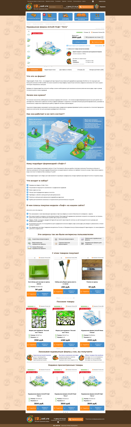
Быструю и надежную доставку (68, 355)
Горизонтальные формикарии (64, 243)
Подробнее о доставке (78, 64)
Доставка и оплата (65, 69)
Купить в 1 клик (98, 42)
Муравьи (97, 18)
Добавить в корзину (81, 42)
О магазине (58, 1)
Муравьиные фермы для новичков (93, 243)
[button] (29, 66)
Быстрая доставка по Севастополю (35, 1)
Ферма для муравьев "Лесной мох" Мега (65, 331)
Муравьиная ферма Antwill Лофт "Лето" (39, 395)
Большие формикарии (66, 239)
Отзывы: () (87, 32)
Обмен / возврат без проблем (94, 355)
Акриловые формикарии (40, 239)
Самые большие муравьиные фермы (39, 247)
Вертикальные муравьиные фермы (39, 243)
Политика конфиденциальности (95, 419)
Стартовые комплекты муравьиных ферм (65, 19)
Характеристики (50, 69)
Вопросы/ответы (97, 69)
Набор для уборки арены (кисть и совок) (65, 283)
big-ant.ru (56, 425)
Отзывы (81, 69)
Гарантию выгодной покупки (42, 355)
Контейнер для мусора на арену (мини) (39, 283)
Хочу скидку (98, 45)
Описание (34, 69)
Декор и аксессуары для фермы (81, 19)
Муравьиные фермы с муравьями (49, 19)
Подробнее (32, 294)
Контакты (69, 1)
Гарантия (64, 1)
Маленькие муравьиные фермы (93, 239)
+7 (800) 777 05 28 (72, 6)
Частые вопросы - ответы (79, 1)
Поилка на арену (92, 282)
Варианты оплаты (50, 1)
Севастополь (102, 1)
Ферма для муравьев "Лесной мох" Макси (39, 331)
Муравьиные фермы (34, 18)
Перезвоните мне (87, 7)
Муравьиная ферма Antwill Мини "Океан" (92, 331)
